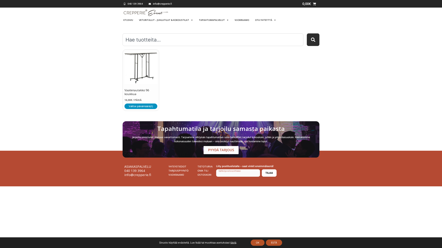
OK (257, 242)
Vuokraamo (242, 20)
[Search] (313, 39)
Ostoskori (204, 174)
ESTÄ (274, 242)
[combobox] (213, 39)
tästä (233, 242)
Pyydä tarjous (221, 150)
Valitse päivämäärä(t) (141, 106)
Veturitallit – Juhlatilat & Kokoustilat (164, 20)
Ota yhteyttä (263, 20)
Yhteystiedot (177, 166)
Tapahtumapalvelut (212, 20)
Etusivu (128, 20)
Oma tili (203, 170)
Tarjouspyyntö (179, 170)
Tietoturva (205, 166)
